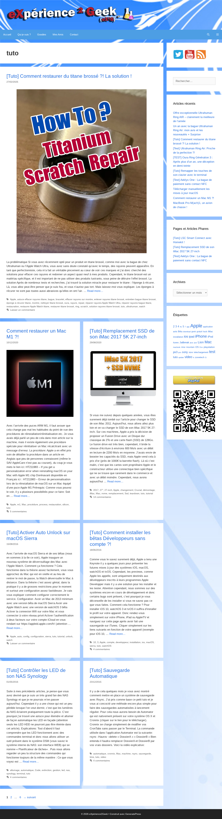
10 (94, 642)
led (63, 770)
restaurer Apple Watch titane (34, 306)
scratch (84, 306)
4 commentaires (101, 649)
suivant (29, 797)
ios (143, 642)
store (191, 352)
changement (126, 490)
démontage (149, 490)
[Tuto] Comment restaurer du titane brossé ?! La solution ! (69, 76)
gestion (56, 770)
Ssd (127, 493)
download (187, 332)
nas (68, 770)
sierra (48, 636)
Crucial (138, 490)
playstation (209, 347)
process (43, 504)
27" (101, 490)
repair (81, 303)
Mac (24, 504)
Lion (201, 342)
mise (183, 347)
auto (19, 636)
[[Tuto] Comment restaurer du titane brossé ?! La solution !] (82, 252)
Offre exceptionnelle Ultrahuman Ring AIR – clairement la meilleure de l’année (193, 117)
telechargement (201, 352)
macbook (176, 347)
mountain (190, 347)
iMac (92, 493)
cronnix (111, 753)
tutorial (149, 493)
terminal (21, 773)
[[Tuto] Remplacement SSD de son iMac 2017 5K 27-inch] (123, 405)
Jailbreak (184, 342)
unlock (69, 636)
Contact (74, 34)
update (181, 357)
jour (195, 343)
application (208, 327)
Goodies (41, 34)
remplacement (116, 493)
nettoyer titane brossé (52, 303)
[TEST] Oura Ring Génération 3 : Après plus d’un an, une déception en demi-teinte (193, 161)
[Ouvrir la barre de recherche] (208, 34)
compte (110, 642)
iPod (210, 336)
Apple (13, 299)
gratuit (199, 331)
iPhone (201, 336)
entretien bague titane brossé (140, 299)
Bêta (180, 331)
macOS (150, 642)
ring (77, 306)
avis (175, 331)
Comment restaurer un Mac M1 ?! (193, 198)
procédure (32, 504)
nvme (104, 493)
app (188, 327)
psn (179, 352)
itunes (176, 342)
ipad (191, 336)
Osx (201, 347)
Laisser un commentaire (22, 310)
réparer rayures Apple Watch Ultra (102, 303)
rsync (134, 753)
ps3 (175, 352)
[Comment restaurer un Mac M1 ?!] (40, 415)
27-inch (108, 490)
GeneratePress (133, 814)
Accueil (7, 34)
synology (11, 773)
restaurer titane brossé (62, 306)
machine (126, 753)
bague (51, 299)
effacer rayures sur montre (79, 299)
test (212, 352)
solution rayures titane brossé (104, 306)
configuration (37, 636)
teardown (134, 493)
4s (181, 327)
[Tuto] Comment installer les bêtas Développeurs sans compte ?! (120, 538)
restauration (13, 306)
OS (197, 347)
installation (135, 642)
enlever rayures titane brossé (109, 299)
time (92, 757)
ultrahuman (132, 306)
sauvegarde (145, 753)
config (26, 636)
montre (35, 303)
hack (205, 331)
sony (185, 352)
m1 (18, 504)
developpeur (122, 642)
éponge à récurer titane (19, 303)
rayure (73, 303)
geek (193, 331)
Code (37, 770)
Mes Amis (58, 34)
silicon (65, 504)
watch (142, 306)
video (103, 757)
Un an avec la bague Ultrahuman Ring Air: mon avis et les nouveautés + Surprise (193, 130)
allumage (15, 770)
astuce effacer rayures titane (32, 299)
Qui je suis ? (24, 34)
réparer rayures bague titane (136, 303)
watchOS (106, 646)
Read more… (95, 290)
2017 (95, 490)
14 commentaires (102, 497)
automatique (27, 770)
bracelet (60, 299)
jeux (191, 343)
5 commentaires (18, 511)
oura (66, 303)
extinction (47, 770)
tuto (123, 306)
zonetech (199, 357)
